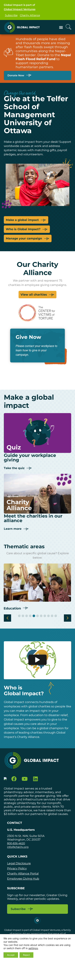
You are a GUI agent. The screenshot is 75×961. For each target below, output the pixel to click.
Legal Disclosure (19, 863)
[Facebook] (14, 779)
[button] (61, 27)
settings (33, 948)
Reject (26, 955)
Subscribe (11, 15)
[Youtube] (24, 779)
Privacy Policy (17, 868)
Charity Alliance (30, 15)
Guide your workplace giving (30, 458)
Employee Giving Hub (23, 878)
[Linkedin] (35, 779)
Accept (10, 955)
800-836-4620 (16, 843)
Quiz (14, 447)
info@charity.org (18, 847)
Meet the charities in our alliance (33, 518)
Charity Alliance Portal (23, 873)
